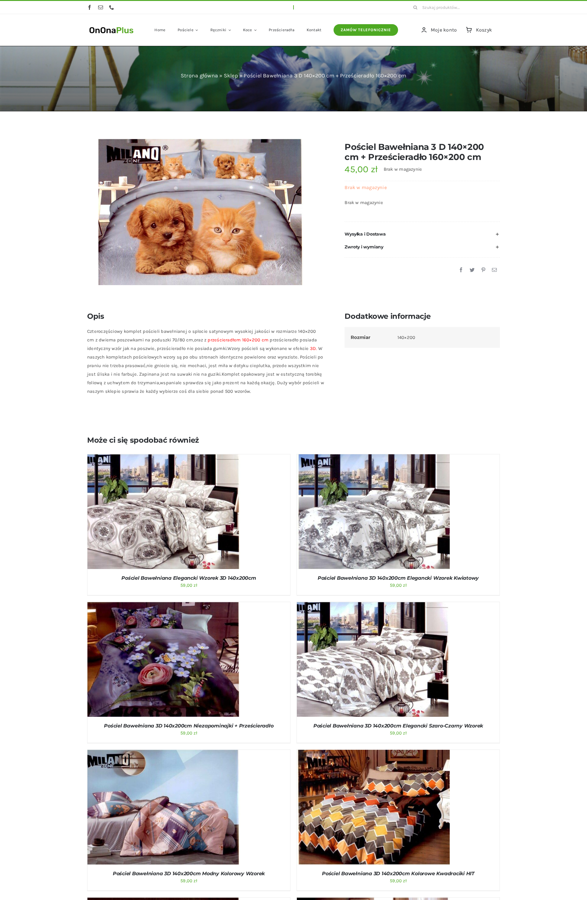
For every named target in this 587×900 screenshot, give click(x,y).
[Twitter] (472, 270)
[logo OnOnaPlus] (111, 26)
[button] (422, 234)
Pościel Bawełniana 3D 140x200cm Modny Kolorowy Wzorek (189, 873)
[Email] (494, 270)
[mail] (100, 7)
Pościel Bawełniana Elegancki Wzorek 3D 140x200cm (188, 578)
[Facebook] (461, 270)
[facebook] (89, 7)
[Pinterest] (483, 270)
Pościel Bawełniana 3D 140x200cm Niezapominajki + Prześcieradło (188, 726)
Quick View (187, 513)
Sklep (231, 75)
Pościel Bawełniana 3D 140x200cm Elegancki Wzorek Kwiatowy (398, 578)
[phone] (111, 7)
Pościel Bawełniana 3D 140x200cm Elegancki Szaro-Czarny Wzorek (398, 726)
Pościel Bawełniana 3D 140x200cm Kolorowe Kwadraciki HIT (398, 873)
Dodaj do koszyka (148, 513)
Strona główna (199, 75)
